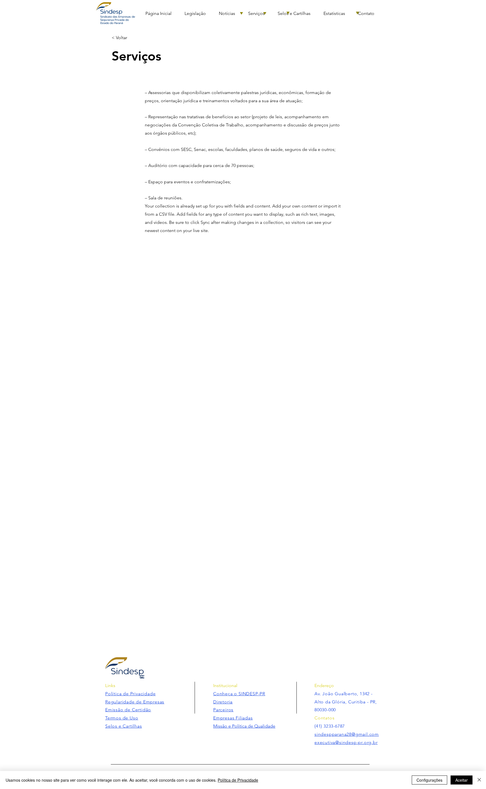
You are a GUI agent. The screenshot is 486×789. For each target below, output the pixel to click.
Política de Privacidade (238, 780)
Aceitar (461, 780)
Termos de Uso (121, 718)
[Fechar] (479, 779)
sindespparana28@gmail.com (346, 734)
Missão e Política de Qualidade (244, 726)
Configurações (429, 780)
